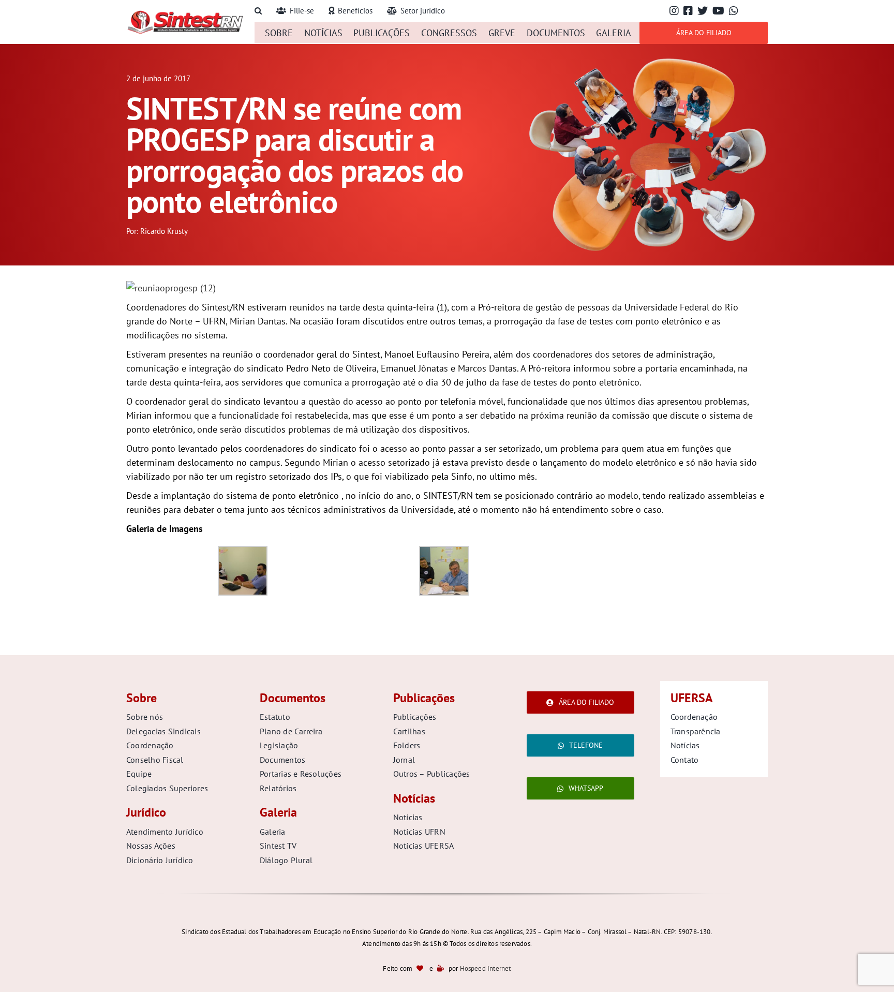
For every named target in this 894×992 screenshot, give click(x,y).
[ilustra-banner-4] (647, 59)
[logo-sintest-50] (185, 14)
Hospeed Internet (485, 968)
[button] (258, 11)
